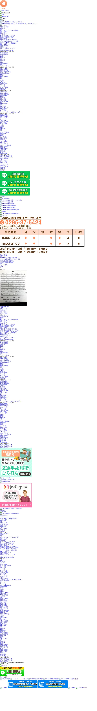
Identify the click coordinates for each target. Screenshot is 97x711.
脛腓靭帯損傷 (3, 153)
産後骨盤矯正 (3, 38)
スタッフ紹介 (3, 160)
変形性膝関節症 (4, 148)
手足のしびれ (3, 88)
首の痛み (2, 57)
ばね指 (2, 81)
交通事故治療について (6, 155)
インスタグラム (4, 166)
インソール (3, 49)
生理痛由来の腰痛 (4, 94)
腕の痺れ (2, 82)
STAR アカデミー (4, 164)
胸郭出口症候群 (4, 76)
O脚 (1, 131)
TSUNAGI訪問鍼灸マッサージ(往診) (9, 41)
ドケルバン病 (3, 118)
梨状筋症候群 (3, 138)
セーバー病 (3, 136)
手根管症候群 (3, 68)
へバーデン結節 (4, 70)
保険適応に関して (4, 27)
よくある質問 (3, 161)
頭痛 (1, 61)
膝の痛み (2, 139)
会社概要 (2, 168)
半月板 (2, 135)
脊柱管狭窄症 (3, 108)
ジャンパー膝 (3, 141)
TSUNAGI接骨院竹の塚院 (6, 262)
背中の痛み (3, 109)
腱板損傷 (2, 128)
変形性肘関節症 (4, 69)
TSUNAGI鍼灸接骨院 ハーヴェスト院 (10, 259)
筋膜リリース (3, 31)
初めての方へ (3, 311)
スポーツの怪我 (4, 121)
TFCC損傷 (2, 89)
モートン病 (3, 119)
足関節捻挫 (3, 149)
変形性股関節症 (4, 146)
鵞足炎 (2, 127)
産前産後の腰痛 (4, 101)
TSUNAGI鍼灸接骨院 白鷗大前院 (8, 258)
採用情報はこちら (4, 306)
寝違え (2, 58)
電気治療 (2, 34)
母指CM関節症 (4, 115)
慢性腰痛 (2, 97)
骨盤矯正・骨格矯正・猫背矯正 (8, 40)
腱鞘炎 (2, 74)
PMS (1, 102)
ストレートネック (4, 66)
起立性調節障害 (4, 54)
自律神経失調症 (4, 63)
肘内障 (2, 80)
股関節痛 (2, 147)
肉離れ (2, 126)
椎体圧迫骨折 (3, 92)
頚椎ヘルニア (3, 100)
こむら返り (3, 120)
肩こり (2, 77)
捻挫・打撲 (3, 122)
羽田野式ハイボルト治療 (6, 37)
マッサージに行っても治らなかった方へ (10, 112)
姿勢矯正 (2, 28)
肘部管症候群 (3, 83)
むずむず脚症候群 (4, 132)
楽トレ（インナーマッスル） (7, 35)
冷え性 (2, 125)
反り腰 (2, 96)
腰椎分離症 (3, 99)
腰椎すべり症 (3, 103)
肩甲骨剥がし (3, 32)
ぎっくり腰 (3, 110)
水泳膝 (2, 134)
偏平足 (2, 152)
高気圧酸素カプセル (5, 45)
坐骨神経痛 (3, 106)
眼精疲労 (2, 60)
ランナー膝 (3, 140)
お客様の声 (3, 165)
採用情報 (2, 167)
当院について (3, 162)
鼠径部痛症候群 (4, 93)
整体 (1, 29)
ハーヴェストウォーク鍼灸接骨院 (6, 520)
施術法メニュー (4, 525)
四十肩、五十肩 (4, 87)
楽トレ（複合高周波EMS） (7, 36)
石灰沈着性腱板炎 (4, 73)
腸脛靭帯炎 (3, 133)
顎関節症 (2, 55)
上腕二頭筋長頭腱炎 (5, 71)
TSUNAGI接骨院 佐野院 (6, 260)
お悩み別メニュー (4, 524)
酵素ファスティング (5, 44)
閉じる (76, 679)
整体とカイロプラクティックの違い (9, 30)
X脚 (1, 129)
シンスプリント (4, 144)
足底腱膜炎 (3, 151)
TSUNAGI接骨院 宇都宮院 (7, 261)
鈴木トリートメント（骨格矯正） (9, 43)
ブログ (2, 159)
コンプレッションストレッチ (7, 48)
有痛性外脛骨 (3, 114)
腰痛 (1, 105)
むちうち (2, 64)
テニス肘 (2, 84)
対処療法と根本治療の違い (7, 50)
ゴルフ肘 (2, 86)
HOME (1, 266)
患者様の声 (3, 310)
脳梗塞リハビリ (4, 47)
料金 (1, 521)
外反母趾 (2, 142)
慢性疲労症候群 (4, 53)
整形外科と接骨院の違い (6, 157)
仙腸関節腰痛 (3, 95)
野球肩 (2, 79)
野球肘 (2, 75)
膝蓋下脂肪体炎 (4, 116)
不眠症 (2, 62)
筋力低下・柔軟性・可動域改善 (8, 42)
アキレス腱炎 (3, 123)
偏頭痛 (2, 56)
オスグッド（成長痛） (6, 145)
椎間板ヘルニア (4, 107)
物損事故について (4, 158)
